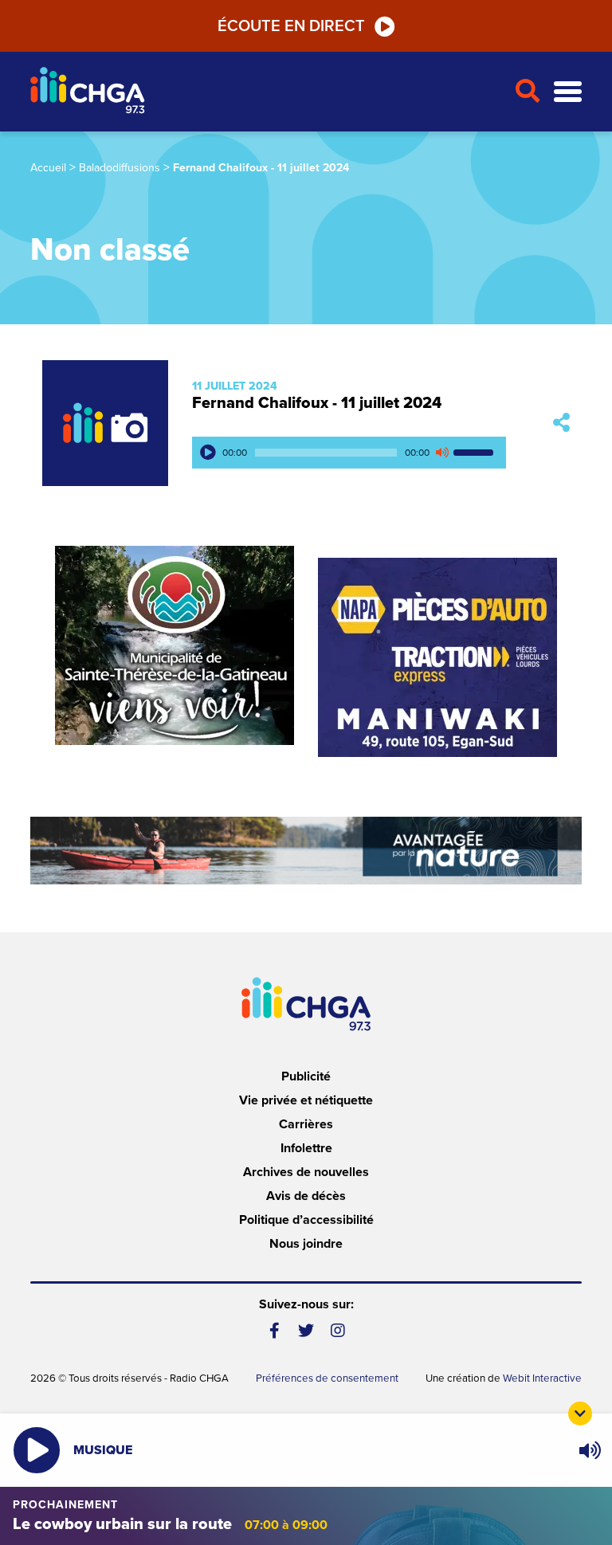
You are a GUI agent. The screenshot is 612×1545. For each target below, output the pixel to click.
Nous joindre (306, 1244)
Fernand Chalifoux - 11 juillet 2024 (316, 403)
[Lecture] (208, 453)
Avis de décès (306, 1196)
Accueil (48, 167)
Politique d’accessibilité (306, 1220)
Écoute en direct (291, 26)
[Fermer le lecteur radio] (580, 1413)
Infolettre (306, 1148)
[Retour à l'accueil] (265, 92)
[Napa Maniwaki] (437, 657)
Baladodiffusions (119, 167)
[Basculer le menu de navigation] (568, 92)
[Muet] (441, 452)
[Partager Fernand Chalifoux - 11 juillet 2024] (561, 422)
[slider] (475, 452)
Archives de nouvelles (306, 1172)
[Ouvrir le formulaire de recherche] (528, 91)
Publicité (306, 1076)
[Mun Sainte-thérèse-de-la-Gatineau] (174, 645)
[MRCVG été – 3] (305, 850)
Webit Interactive (542, 1378)
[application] (348, 453)
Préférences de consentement (327, 1378)
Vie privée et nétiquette (306, 1100)
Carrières (306, 1124)
